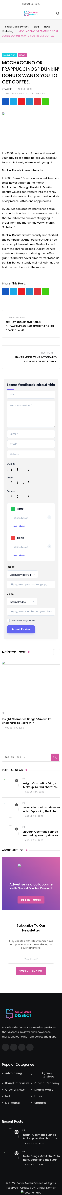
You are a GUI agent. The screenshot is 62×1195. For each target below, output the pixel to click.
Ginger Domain (46, 1188)
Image (11, 566)
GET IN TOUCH (31, 900)
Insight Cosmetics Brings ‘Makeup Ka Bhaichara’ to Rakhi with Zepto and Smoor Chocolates (39, 788)
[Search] (58, 13)
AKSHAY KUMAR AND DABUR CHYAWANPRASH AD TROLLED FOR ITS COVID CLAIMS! (29, 326)
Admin (8, 89)
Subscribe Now (31, 970)
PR (3, 713)
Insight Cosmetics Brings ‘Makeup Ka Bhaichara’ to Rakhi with (27, 721)
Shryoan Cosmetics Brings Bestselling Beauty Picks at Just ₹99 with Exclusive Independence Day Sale (40, 837)
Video (10, 594)
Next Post (47, 352)
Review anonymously (23, 620)
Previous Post (17, 317)
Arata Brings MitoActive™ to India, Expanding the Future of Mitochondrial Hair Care (41, 811)
